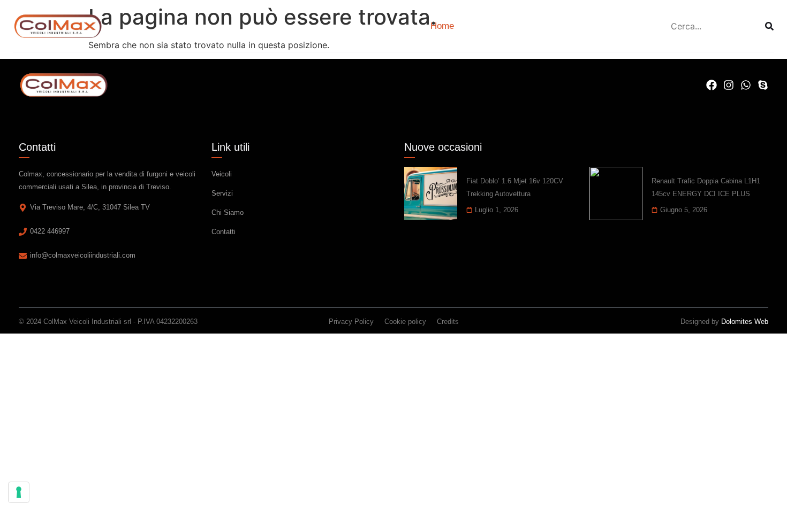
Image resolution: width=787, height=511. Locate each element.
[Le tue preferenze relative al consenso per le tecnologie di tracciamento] (19, 492)
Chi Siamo (227, 212)
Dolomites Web (744, 322)
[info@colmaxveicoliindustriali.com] (23, 256)
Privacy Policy (351, 322)
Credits (448, 322)
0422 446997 (50, 231)
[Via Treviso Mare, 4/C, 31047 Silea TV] (23, 208)
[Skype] (763, 85)
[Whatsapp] (745, 85)
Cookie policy (405, 322)
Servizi (222, 193)
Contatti (223, 232)
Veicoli (221, 174)
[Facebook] (711, 85)
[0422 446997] (23, 232)
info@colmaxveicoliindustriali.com (82, 255)
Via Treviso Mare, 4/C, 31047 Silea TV (90, 207)
